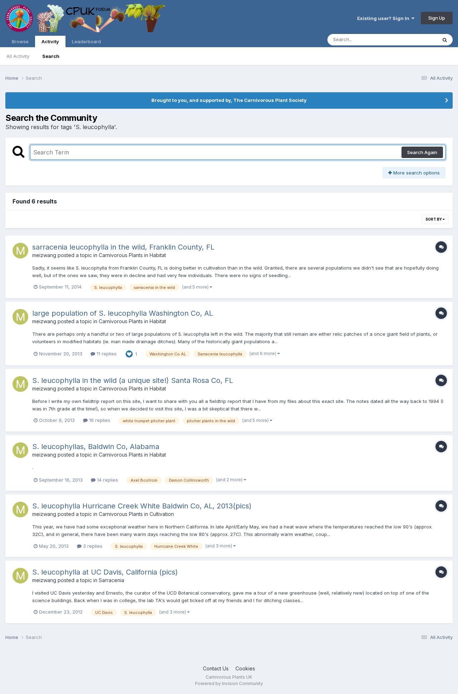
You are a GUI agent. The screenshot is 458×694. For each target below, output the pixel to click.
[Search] (445, 39)
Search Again (422, 152)
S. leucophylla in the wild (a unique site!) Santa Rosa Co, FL (132, 380)
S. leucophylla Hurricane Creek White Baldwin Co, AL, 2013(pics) (142, 506)
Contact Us (216, 668)
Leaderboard (86, 41)
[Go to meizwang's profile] (20, 251)
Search (50, 56)
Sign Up (436, 18)
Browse (20, 41)
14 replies (107, 480)
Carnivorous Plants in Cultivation (136, 514)
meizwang (44, 255)
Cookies (245, 668)
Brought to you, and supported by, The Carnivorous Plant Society (229, 100)
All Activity (17, 56)
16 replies (99, 420)
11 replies (106, 353)
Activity (50, 41)
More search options (416, 173)
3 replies (92, 546)
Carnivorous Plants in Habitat (132, 255)
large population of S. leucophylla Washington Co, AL (122, 313)
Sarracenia (111, 580)
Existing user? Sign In (384, 18)
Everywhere (414, 39)
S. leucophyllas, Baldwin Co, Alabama (95, 446)
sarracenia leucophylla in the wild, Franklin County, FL (123, 247)
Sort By (434, 219)
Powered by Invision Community (229, 683)
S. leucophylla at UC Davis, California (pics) (105, 572)
